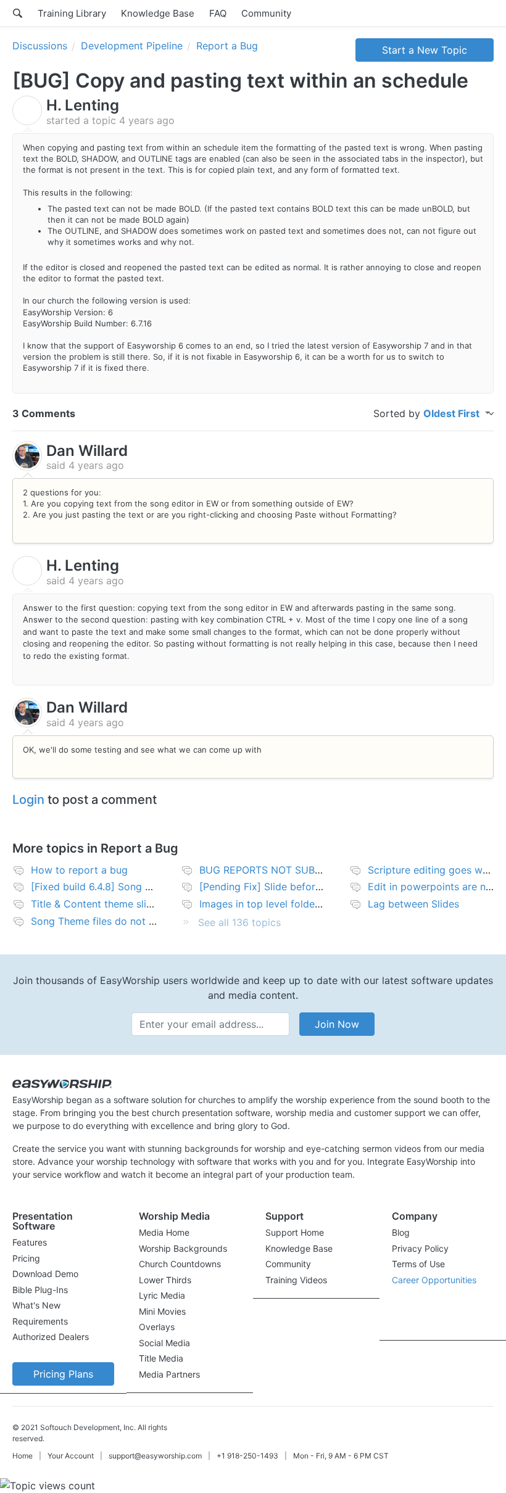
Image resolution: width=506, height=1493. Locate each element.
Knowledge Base (157, 13)
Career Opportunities (434, 1280)
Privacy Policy (420, 1248)
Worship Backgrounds (183, 1248)
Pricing (26, 1258)
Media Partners (169, 1374)
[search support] (17, 13)
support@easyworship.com (155, 1455)
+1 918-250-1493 (247, 1455)
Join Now (337, 1024)
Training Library (72, 13)
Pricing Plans (63, 1374)
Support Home (294, 1232)
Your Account (71, 1455)
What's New (36, 1305)
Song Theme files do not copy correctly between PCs (156, 921)
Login (28, 799)
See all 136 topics (239, 922)
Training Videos (296, 1280)
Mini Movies (162, 1311)
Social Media (164, 1343)
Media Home (164, 1232)
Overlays (157, 1326)
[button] (63, 1224)
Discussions (39, 45)
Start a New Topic (424, 50)
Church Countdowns (180, 1264)
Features (29, 1242)
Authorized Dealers (50, 1336)
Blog (401, 1232)
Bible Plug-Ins (40, 1289)
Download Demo (45, 1273)
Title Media (161, 1358)
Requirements (40, 1321)
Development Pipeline (132, 45)
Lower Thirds (165, 1280)
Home (22, 1455)
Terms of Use (418, 1264)
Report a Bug (227, 45)
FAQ (217, 13)
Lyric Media (162, 1295)
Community (266, 13)
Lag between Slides (413, 904)
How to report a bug (79, 870)
